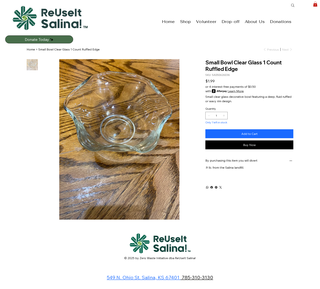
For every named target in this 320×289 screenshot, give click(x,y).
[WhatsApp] (207, 187)
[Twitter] (220, 187)
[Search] (300, 5)
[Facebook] (212, 187)
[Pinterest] (216, 187)
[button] (315, 3)
